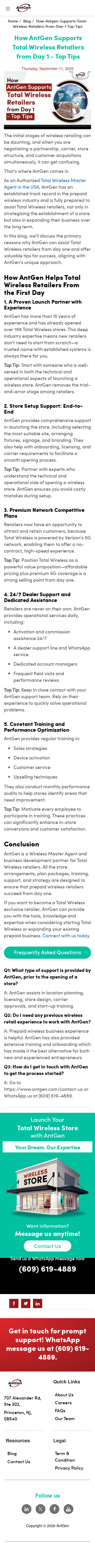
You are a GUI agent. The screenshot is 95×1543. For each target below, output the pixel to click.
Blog (12, 1453)
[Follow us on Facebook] (54, 1509)
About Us (64, 1394)
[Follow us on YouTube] (68, 1509)
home (13, 21)
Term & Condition (65, 1456)
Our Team (65, 1418)
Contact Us (47, 1246)
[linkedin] (26, 1509)
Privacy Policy (69, 1468)
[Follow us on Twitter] (40, 1509)
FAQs (60, 1410)
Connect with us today (65, 935)
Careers (63, 1402)
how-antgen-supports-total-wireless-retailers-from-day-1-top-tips (50, 23)
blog (27, 21)
